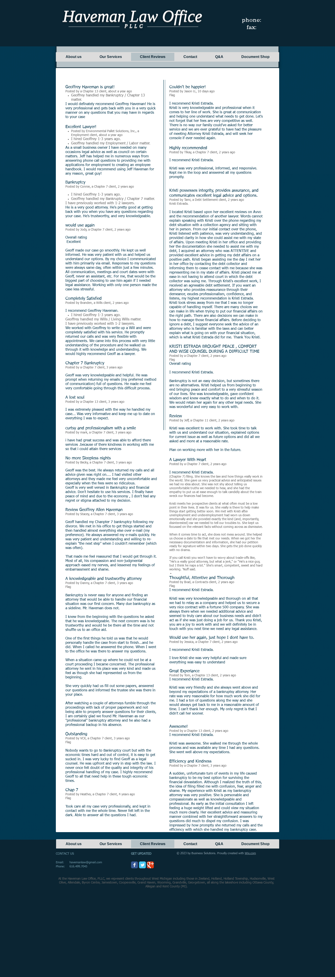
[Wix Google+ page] (150, 864)
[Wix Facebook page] (134, 864)
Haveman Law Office (132, 16)
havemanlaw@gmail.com (86, 862)
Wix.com (250, 853)
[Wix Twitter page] (142, 864)
